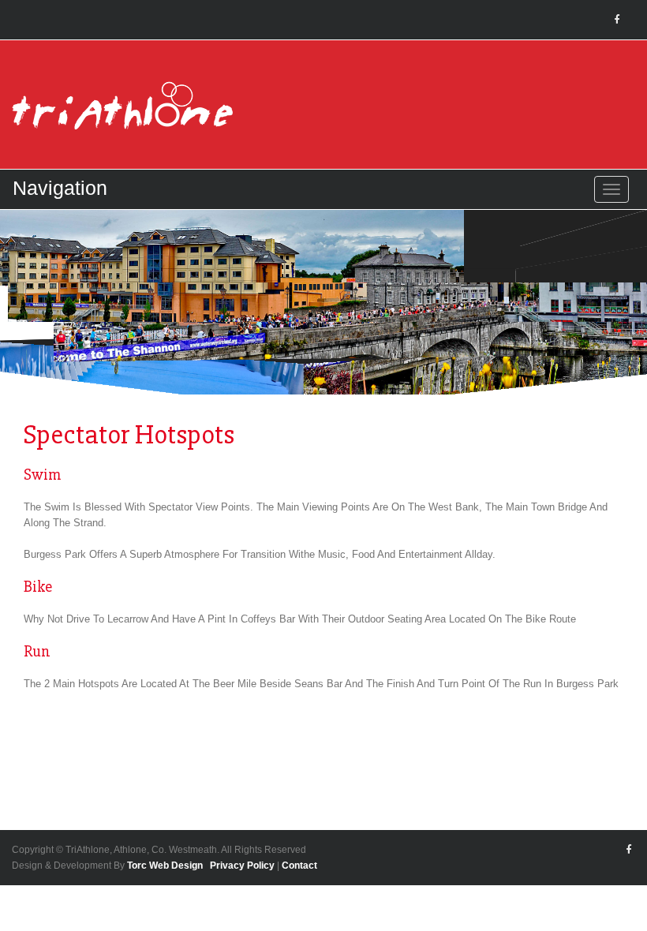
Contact (299, 865)
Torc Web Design (165, 865)
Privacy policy (242, 865)
